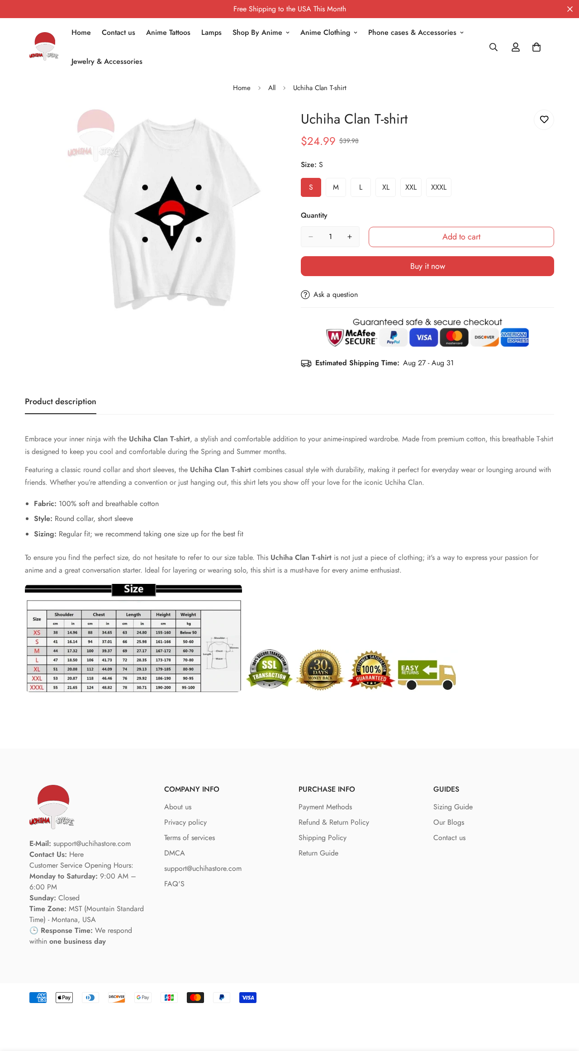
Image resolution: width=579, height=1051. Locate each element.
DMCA (174, 853)
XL (389, 189)
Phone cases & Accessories (412, 32)
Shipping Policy (322, 837)
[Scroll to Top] (561, 1001)
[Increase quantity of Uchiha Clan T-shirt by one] (349, 237)
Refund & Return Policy (334, 822)
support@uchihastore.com (203, 868)
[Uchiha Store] (44, 47)
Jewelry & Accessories (106, 61)
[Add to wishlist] (544, 120)
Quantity (314, 215)
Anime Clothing (325, 32)
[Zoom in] (270, 126)
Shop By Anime (257, 32)
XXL (413, 189)
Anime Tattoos (168, 32)
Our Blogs (448, 822)
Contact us (118, 32)
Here (76, 854)
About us (177, 807)
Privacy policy (185, 822)
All (271, 88)
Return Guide (318, 853)
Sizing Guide (453, 807)
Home (81, 32)
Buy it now (427, 266)
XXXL (441, 189)
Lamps (211, 32)
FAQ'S (174, 884)
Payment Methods (325, 807)
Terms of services (189, 837)
